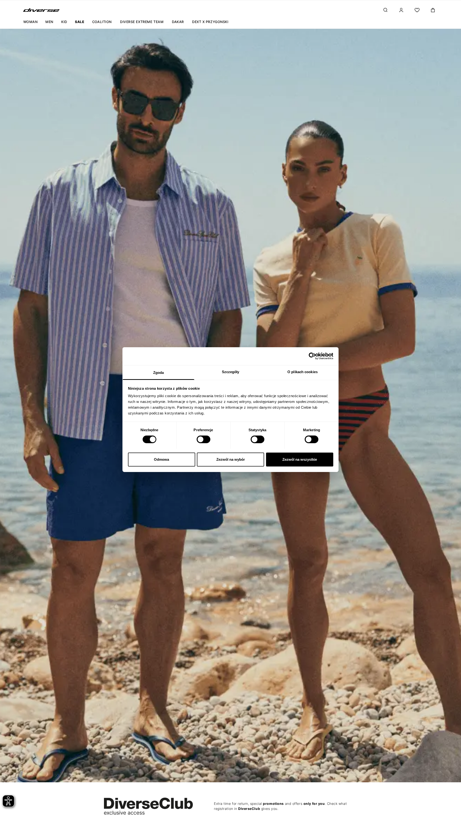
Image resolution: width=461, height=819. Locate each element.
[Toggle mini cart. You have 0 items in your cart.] (433, 10)
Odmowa (161, 459)
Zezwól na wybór (230, 459)
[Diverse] (41, 10)
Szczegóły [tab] (230, 372)
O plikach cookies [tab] (302, 372)
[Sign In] (401, 10)
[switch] (203, 439)
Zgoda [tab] (158, 372)
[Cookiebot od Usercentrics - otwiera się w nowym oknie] (312, 356)
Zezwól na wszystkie (299, 459)
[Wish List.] (417, 10)
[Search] (385, 10)
